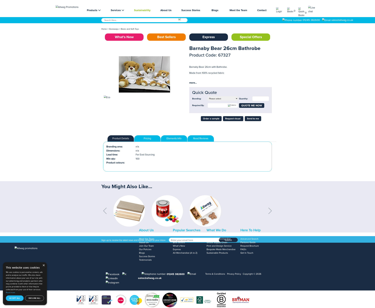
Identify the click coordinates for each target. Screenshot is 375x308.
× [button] (43, 265)
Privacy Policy (234, 273)
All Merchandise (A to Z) (185, 252)
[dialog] (25, 283)
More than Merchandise (219, 238)
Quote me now (251, 105)
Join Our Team (146, 245)
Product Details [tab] (120, 138)
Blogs (215, 10)
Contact (261, 10)
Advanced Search (249, 238)
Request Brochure (249, 245)
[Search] (182, 21)
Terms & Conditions (215, 273)
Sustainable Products (217, 252)
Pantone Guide (248, 242)
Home (104, 29)
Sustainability (142, 10)
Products (92, 10)
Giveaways (114, 29)
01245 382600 (311, 20)
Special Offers (251, 37)
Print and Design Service (219, 245)
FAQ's (243, 249)
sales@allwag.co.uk (342, 20)
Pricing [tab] (147, 138)
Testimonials (145, 259)
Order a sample (211, 118)
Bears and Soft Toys (130, 29)
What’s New (124, 37)
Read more (10, 292)
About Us (166, 10)
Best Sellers (166, 37)
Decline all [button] (34, 298)
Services (116, 10)
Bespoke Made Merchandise (221, 249)
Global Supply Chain (217, 242)
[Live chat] (313, 9)
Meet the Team (238, 10)
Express (208, 37)
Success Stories (190, 10)
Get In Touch (246, 252)
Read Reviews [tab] (200, 138)
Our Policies (145, 249)
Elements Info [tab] (174, 138)
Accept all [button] (14, 298)
